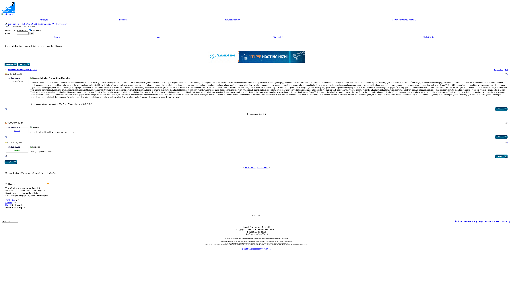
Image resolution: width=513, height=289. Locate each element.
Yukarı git (506, 221)
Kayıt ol (57, 37)
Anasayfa (44, 20)
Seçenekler (498, 69)
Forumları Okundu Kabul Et (404, 20)
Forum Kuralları (492, 221)
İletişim (458, 221)
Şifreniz (8, 33)
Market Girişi (428, 37)
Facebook (123, 20)
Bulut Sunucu (248, 249)
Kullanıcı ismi (10, 30)
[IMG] (8, 205)
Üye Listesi (278, 37)
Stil (506, 69)
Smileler (8, 202)
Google (159, 37)
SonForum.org (470, 221)
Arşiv (480, 221)
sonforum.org (13, 24)
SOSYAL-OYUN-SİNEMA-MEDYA (38, 24)
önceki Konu (250, 167)
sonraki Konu (263, 167)
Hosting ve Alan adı (262, 249)
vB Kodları (10, 200)
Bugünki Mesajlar (232, 20)
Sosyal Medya (62, 24)
